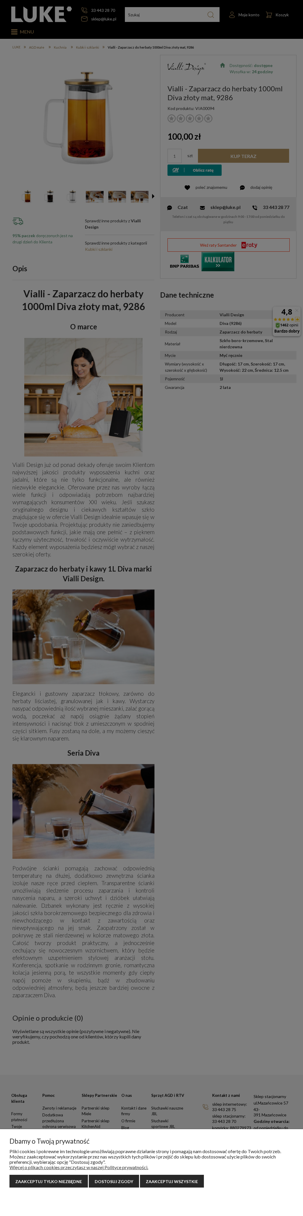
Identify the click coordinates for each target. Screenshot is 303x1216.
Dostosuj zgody (114, 1181)
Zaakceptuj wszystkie (172, 1181)
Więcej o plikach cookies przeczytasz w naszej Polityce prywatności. (78, 1167)
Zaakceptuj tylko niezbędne (48, 1181)
